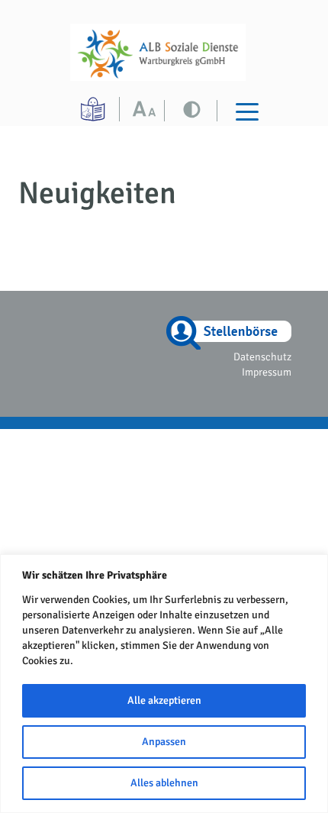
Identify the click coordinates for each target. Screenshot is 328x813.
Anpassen (164, 741)
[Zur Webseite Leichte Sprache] (94, 109)
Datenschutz (262, 356)
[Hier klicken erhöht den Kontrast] (147, 110)
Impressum (266, 372)
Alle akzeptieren (164, 700)
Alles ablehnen (164, 782)
